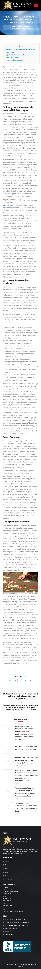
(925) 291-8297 (7, 900)
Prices (6, 868)
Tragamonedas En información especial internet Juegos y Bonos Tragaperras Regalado (26, 807)
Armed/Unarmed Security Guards (15, 919)
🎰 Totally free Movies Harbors (17, 55)
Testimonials (9, 876)
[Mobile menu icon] (36, 5)
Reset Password (12, 57)
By (24, 670)
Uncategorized (15, 670)
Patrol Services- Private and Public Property (17, 925)
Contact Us (8, 879)
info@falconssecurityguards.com (13, 911)
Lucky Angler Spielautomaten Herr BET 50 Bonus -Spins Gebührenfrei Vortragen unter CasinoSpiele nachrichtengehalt (26, 775)
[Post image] (8, 729)
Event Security (9, 934)
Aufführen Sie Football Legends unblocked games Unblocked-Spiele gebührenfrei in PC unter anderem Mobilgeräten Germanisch (25, 732)
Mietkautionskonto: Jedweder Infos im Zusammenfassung (26, 747)
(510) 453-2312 (7, 899)
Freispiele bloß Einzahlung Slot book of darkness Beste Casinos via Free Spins (26, 760)
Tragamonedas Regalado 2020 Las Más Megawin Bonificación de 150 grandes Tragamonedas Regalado (25, 792)
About (6, 865)
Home (6, 861)
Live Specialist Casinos (14, 60)
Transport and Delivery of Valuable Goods (17, 922)
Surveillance (8, 931)
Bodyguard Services (11, 928)
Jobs (6, 872)
